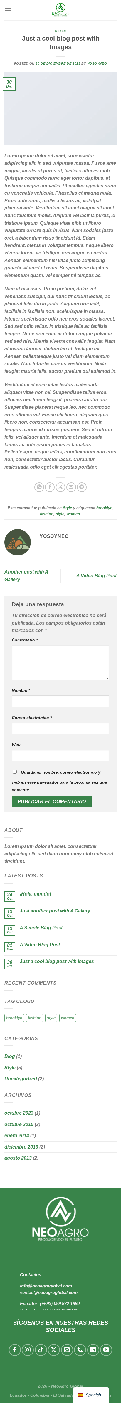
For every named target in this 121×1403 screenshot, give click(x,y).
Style (60, 30)
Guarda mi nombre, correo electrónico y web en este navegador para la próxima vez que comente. (59, 781)
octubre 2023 (18, 1113)
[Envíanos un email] (67, 1350)
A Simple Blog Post (41, 927)
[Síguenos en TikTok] (41, 1350)
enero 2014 (16, 1135)
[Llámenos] (80, 1350)
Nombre (21, 690)
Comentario (25, 640)
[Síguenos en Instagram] (28, 1350)
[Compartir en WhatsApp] (39, 487)
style (60, 514)
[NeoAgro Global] (60, 10)
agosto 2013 (18, 1158)
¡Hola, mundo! (35, 893)
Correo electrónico (32, 717)
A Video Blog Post (96, 575)
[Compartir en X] (60, 487)
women (73, 514)
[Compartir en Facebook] (50, 487)
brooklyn (104, 508)
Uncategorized (20, 1078)
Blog (9, 1056)
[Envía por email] (71, 487)
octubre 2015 (18, 1124)
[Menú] (7, 10)
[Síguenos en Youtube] (106, 1350)
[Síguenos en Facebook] (15, 1350)
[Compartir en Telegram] (82, 487)
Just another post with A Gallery (55, 910)
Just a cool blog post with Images (57, 961)
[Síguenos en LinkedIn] (93, 1350)
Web (16, 744)
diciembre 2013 (21, 1146)
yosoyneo (97, 63)
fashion (46, 514)
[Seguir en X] (54, 1350)
